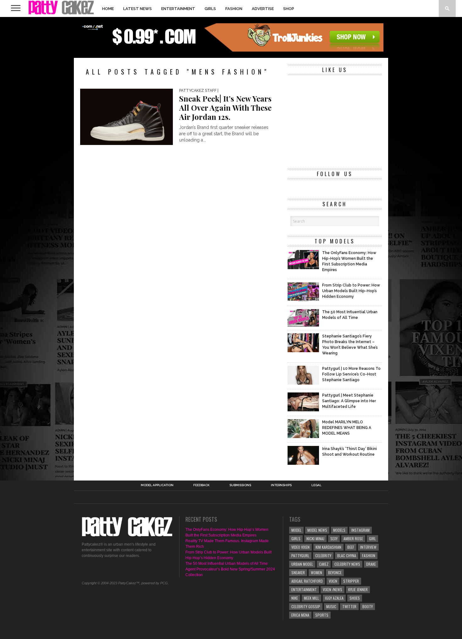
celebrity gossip (305, 606)
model (296, 530)
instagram (360, 530)
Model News (317, 530)
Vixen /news (332, 589)
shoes (354, 598)
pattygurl (300, 555)
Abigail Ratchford (307, 581)
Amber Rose (353, 538)
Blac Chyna (346, 555)
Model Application (157, 485)
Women (316, 572)
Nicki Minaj (315, 538)
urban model (302, 564)
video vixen (300, 547)
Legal (316, 485)
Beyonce (335, 572)
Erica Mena (300, 615)
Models (339, 530)
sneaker (298, 572)
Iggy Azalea (334, 598)
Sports (321, 615)
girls (295, 538)
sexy (334, 538)
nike (294, 598)
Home (108, 8)
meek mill (311, 598)
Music (331, 606)
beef (350, 547)
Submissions (240, 485)
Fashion (233, 8)
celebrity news (347, 564)
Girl (372, 538)
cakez (323, 564)
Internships (281, 485)
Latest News (137, 8)
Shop (288, 8)
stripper (351, 581)
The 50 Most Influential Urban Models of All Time (226, 563)
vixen (333, 581)
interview (368, 547)
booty (367, 606)
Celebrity (323, 555)
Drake (371, 564)
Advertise (263, 8)
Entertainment (178, 8)
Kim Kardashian (328, 547)
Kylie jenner (358, 589)
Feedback (201, 485)
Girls (210, 8)
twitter (349, 606)
